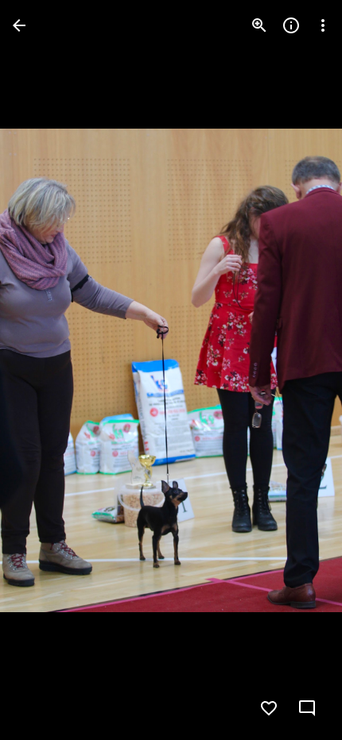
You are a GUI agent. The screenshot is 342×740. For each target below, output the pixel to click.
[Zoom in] (259, 25)
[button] (44, 370)
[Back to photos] (19, 25)
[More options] (323, 25)
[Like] (268, 708)
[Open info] (291, 25)
